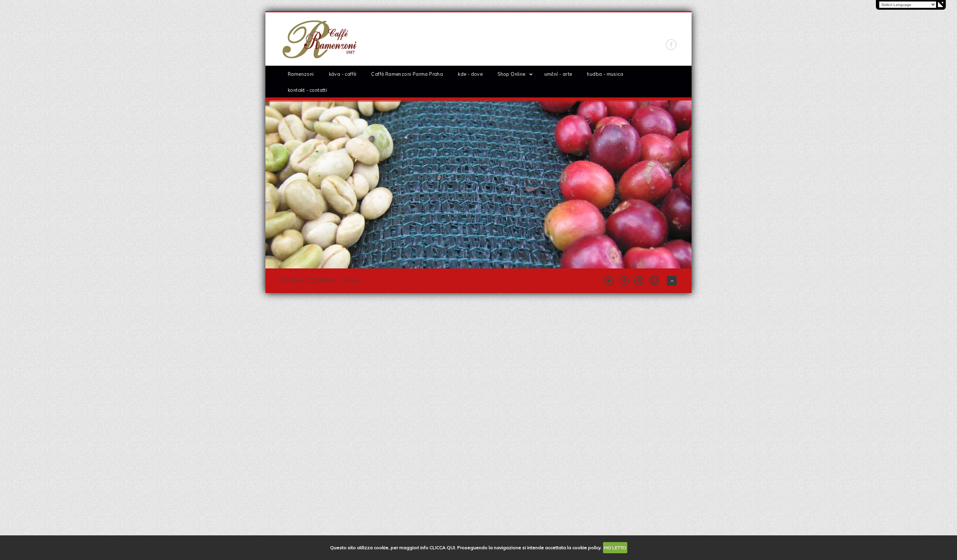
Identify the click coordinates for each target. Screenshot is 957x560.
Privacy (352, 280)
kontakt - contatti (307, 90)
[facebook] (671, 44)
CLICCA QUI (442, 547)
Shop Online (511, 74)
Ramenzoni (301, 74)
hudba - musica (605, 74)
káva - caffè (343, 74)
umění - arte (558, 74)
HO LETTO (615, 547)
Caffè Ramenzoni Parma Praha (407, 74)
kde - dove (470, 74)
